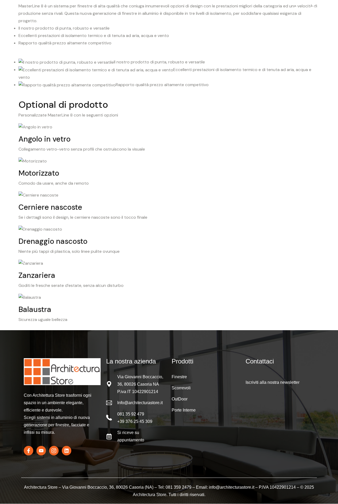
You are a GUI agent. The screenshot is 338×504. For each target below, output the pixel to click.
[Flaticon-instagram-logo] (54, 450)
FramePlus (84, 10)
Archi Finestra (54, 10)
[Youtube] (41, 450)
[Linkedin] (66, 450)
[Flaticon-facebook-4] (28, 450)
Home (28, 10)
